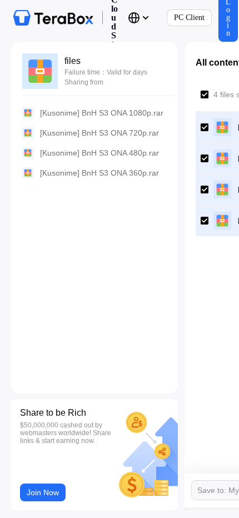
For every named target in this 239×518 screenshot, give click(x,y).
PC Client (189, 17)
